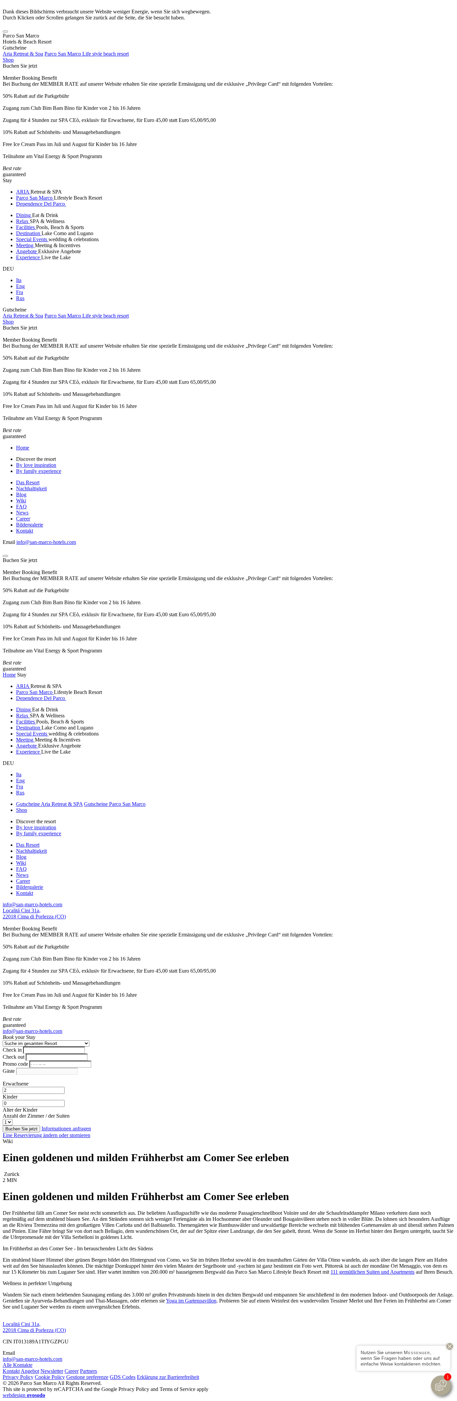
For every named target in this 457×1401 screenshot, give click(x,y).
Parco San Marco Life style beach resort (86, 54)
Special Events (32, 239)
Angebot (30, 1371)
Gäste (9, 1071)
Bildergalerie (29, 525)
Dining (24, 215)
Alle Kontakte (17, 1365)
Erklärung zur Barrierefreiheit (168, 1377)
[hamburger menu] (5, 31)
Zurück (11, 1174)
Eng (20, 286)
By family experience (38, 471)
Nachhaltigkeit (31, 488)
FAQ (21, 506)
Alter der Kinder (20, 1110)
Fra (19, 292)
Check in (12, 1050)
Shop (8, 60)
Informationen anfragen (66, 1128)
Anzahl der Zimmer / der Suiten (36, 1116)
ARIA (23, 192)
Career (23, 518)
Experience (28, 257)
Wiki (21, 500)
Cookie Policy (50, 1377)
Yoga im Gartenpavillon (191, 1301)
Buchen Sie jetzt (20, 66)
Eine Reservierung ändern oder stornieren (46, 1135)
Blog (21, 494)
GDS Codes (122, 1377)
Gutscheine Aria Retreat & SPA (49, 804)
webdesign (24, 1395)
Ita (18, 280)
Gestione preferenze (87, 1377)
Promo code (15, 1064)
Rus (20, 298)
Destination (28, 233)
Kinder (10, 1097)
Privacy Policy (18, 1377)
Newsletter (51, 1371)
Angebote (27, 251)
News (22, 512)
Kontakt (24, 531)
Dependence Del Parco (41, 204)
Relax (23, 221)
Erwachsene (15, 1084)
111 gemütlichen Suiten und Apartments (373, 1272)
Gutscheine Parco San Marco (115, 804)
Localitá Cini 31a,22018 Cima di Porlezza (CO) (34, 913)
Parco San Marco (35, 198)
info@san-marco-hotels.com (46, 542)
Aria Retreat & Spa (23, 54)
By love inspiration (36, 465)
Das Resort (27, 482)
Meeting (25, 245)
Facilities (26, 227)
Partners (88, 1371)
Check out (13, 1057)
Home (22, 447)
